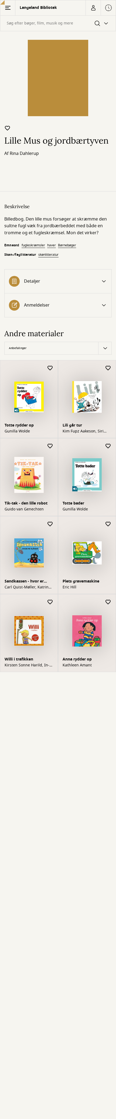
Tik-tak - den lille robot (26, 503)
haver (51, 245)
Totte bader (73, 503)
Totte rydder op (19, 425)
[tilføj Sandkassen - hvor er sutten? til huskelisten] (50, 524)
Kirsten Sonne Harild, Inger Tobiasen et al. (27, 665)
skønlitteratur (48, 254)
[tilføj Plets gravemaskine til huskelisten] (108, 524)
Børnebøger (67, 245)
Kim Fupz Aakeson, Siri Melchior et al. (83, 431)
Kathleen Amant (77, 665)
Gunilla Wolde (17, 431)
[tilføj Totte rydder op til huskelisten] (50, 368)
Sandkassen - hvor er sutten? (24, 581)
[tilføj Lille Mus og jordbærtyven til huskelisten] (7, 128)
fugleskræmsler (33, 245)
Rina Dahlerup (24, 153)
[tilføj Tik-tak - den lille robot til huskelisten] (50, 446)
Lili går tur (72, 425)
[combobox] (58, 23)
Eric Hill (69, 587)
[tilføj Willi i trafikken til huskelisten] (50, 602)
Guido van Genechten (24, 509)
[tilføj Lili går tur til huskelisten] (108, 368)
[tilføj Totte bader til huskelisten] (108, 446)
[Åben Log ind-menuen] (93, 7)
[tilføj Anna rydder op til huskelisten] (108, 602)
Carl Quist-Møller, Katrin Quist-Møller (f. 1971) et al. (29, 587)
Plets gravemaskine (81, 581)
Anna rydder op (77, 659)
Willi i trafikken (19, 659)
